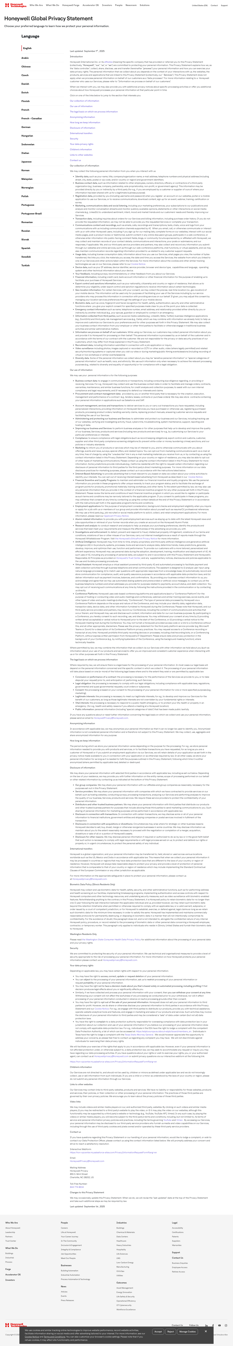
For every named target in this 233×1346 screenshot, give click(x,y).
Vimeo (179, 1120)
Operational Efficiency (126, 1301)
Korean (25, 170)
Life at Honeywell (68, 1232)
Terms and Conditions (54, 1336)
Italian (25, 153)
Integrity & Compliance (71, 1249)
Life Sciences (122, 1254)
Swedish (26, 256)
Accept (158, 1331)
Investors (10, 1280)
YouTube (167, 1120)
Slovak (25, 239)
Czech (25, 75)
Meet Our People (68, 1258)
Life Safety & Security (125, 1296)
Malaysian (26, 179)
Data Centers (122, 1236)
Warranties (176, 1245)
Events (64, 1296)
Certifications (178, 1232)
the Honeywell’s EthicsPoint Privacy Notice (136, 538)
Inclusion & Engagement (71, 1245)
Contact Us (177, 1258)
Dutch (25, 92)
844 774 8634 (77, 1187)
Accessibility (177, 1228)
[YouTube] (219, 1325)
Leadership (10, 1232)
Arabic (25, 57)
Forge (8, 1269)
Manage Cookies (187, 1331)
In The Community (69, 1241)
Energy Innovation (124, 1292)
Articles (64, 1292)
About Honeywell (12, 1228)
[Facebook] (213, 1325)
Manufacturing (122, 1267)
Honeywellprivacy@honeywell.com (90, 879)
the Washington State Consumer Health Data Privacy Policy (111, 939)
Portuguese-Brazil (31, 213)
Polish (24, 196)
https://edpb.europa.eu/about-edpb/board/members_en (163, 1031)
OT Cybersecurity (123, 1305)
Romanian (27, 222)
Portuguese (27, 204)
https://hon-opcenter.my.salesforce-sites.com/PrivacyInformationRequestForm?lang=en (113, 1061)
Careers (64, 1228)
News (63, 1286)
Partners (9, 1236)
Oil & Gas (120, 1271)
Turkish (25, 265)
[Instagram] (226, 1325)
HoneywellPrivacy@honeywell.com (111, 718)
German (25, 127)
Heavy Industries (123, 1245)
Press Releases (67, 1300)
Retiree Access (178, 1272)
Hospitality (121, 1249)
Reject (170, 1331)
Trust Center (10, 1241)
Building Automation (69, 1271)
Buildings (9, 1253)
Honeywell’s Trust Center (128, 558)
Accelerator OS (13, 1274)
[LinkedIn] (206, 1325)
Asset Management (124, 1288)
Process (8, 1262)
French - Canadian (31, 118)
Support (224, 5)
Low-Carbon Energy (124, 1262)
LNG (118, 1258)
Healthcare (121, 1241)
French (25, 109)
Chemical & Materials (125, 1232)
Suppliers (176, 1241)
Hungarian (27, 135)
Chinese (26, 66)
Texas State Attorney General (139, 1034)
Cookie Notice (138, 264)
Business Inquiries (180, 1263)
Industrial (9, 1258)
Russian (25, 230)
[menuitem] (36, 5)
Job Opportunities (68, 1254)
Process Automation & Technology (75, 1279)
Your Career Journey (69, 1236)
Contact (214, 5)
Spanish (25, 248)
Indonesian (27, 144)
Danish (25, 83)
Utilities (119, 1275)
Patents (175, 1236)
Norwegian (27, 187)
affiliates (108, 62)
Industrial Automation (70, 1275)
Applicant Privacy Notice (116, 516)
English (27, 48)
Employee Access (179, 1267)
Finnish (25, 101)
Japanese (26, 161)
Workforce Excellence (126, 1309)
